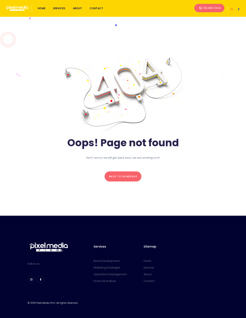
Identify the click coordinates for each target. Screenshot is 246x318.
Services (59, 8)
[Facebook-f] (238, 9)
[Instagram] (231, 9)
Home (41, 8)
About (77, 8)
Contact (96, 8)
